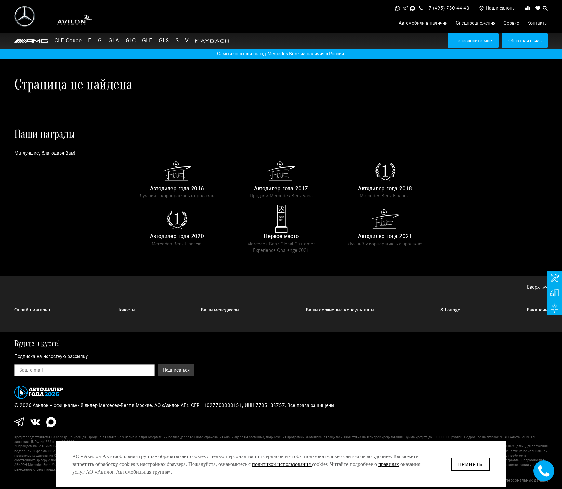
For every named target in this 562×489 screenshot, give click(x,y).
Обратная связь (524, 40)
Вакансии (537, 309)
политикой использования (282, 464)
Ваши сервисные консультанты (340, 309)
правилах (388, 464)
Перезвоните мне (473, 40)
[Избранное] (536, 8)
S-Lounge (450, 309)
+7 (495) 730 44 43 (447, 8)
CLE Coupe (68, 40)
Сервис (511, 23)
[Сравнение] (527, 8)
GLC (131, 40)
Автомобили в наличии (423, 23)
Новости (125, 309)
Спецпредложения (475, 23)
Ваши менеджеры (220, 309)
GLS (164, 40)
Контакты (537, 23)
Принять (470, 464)
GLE (147, 40)
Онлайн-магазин (32, 309)
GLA (113, 40)
